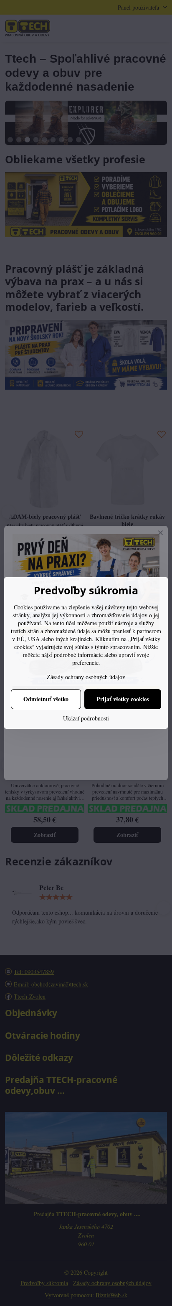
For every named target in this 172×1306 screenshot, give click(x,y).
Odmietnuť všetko (45, 699)
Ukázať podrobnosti (86, 718)
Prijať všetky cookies (122, 699)
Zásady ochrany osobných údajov (86, 677)
